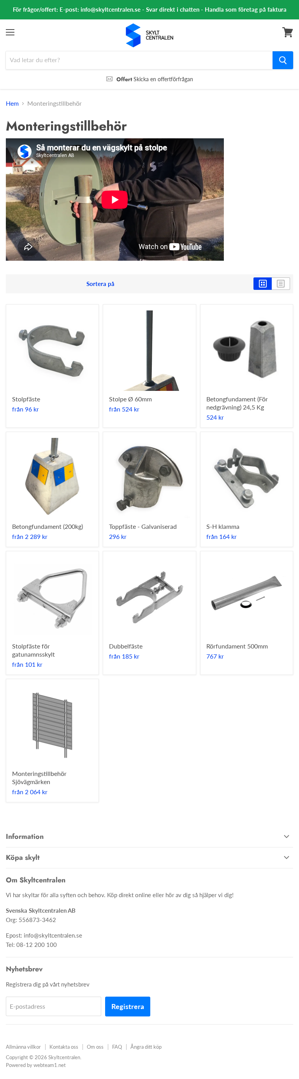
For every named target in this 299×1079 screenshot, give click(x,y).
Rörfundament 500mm (237, 646)
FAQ (117, 1047)
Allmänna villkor (23, 1047)
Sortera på (100, 284)
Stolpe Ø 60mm (130, 399)
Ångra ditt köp (146, 1047)
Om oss (95, 1047)
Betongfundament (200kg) (47, 526)
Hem (12, 103)
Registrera (127, 1006)
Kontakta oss (63, 1047)
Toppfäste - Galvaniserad (143, 526)
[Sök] (283, 60)
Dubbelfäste (125, 646)
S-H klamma (222, 526)
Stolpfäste (26, 399)
